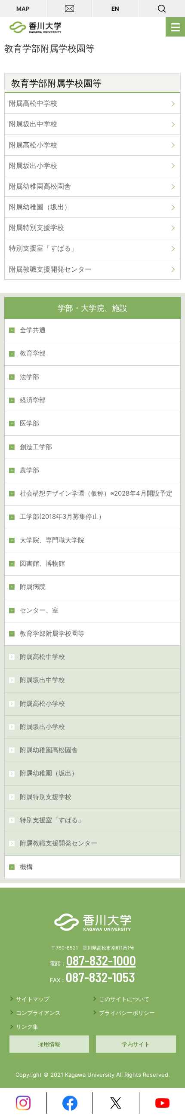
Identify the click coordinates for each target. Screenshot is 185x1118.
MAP (22, 8)
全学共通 (33, 330)
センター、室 (39, 610)
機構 (26, 867)
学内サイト (136, 1044)
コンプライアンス (38, 1012)
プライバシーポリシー (127, 1012)
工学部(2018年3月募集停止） (62, 517)
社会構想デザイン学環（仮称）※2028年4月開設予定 (96, 493)
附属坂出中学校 (33, 123)
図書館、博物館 (42, 563)
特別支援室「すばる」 (43, 248)
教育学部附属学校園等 (52, 633)
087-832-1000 (101, 960)
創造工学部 (36, 447)
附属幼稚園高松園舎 (40, 186)
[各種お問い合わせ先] (69, 8)
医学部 (29, 423)
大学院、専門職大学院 (52, 540)
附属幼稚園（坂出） (40, 206)
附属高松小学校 (33, 145)
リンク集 (27, 1026)
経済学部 (33, 400)
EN (115, 8)
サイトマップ (32, 998)
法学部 (29, 377)
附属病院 (33, 587)
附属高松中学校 (33, 103)
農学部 (29, 470)
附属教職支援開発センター (50, 269)
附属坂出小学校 (33, 165)
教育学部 (33, 353)
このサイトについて (124, 998)
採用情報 (49, 1044)
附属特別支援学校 (36, 227)
